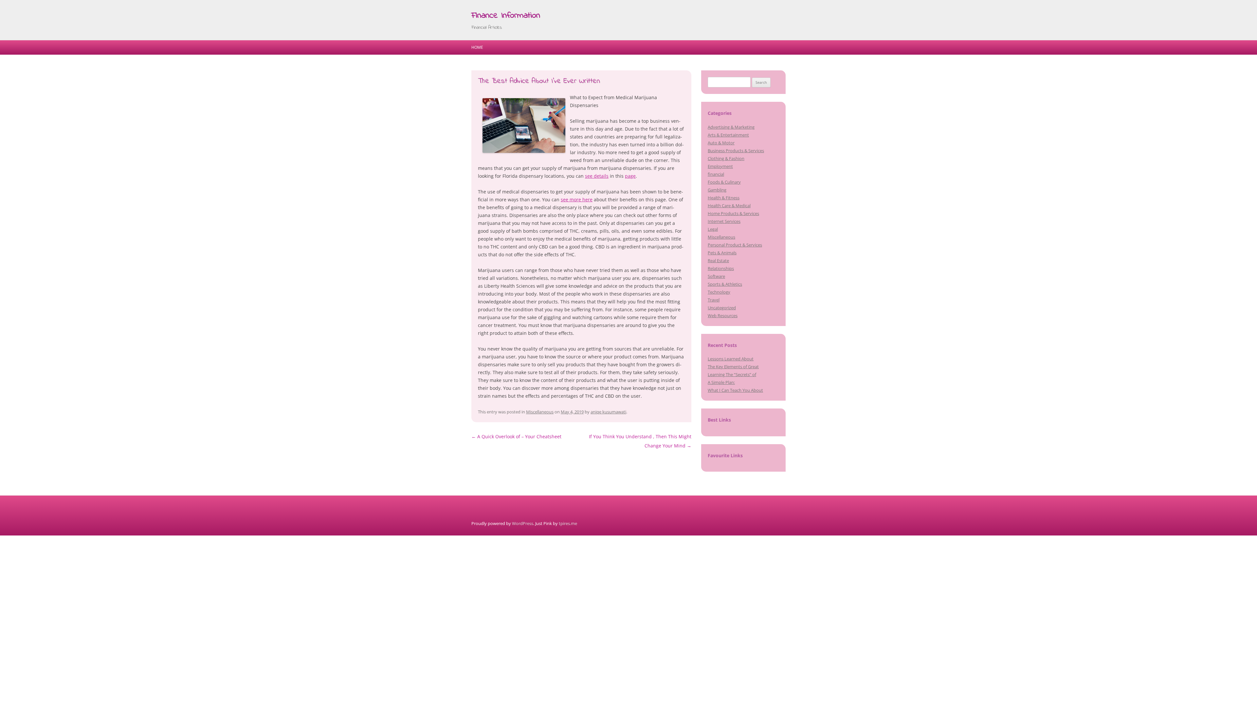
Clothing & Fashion (726, 158)
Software (716, 276)
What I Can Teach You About (735, 390)
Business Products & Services (736, 151)
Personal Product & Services (735, 245)
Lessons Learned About (731, 359)
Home (477, 47)
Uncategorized (722, 308)
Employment (720, 166)
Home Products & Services (733, 213)
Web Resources (723, 315)
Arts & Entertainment (728, 135)
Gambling (717, 190)
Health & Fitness (723, 198)
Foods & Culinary (724, 182)
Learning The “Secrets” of (732, 374)
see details (597, 176)
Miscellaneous (540, 412)
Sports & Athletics (725, 284)
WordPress (522, 523)
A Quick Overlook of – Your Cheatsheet (516, 436)
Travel (714, 300)
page (630, 176)
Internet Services (724, 221)
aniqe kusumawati (608, 412)
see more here (576, 199)
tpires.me (568, 523)
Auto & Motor (721, 143)
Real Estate (718, 260)
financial (716, 174)
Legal (713, 229)
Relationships (721, 268)
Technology (719, 292)
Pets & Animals (722, 253)
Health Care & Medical (729, 205)
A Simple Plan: (721, 382)
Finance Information (505, 15)
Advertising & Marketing (731, 127)
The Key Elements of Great (733, 367)
